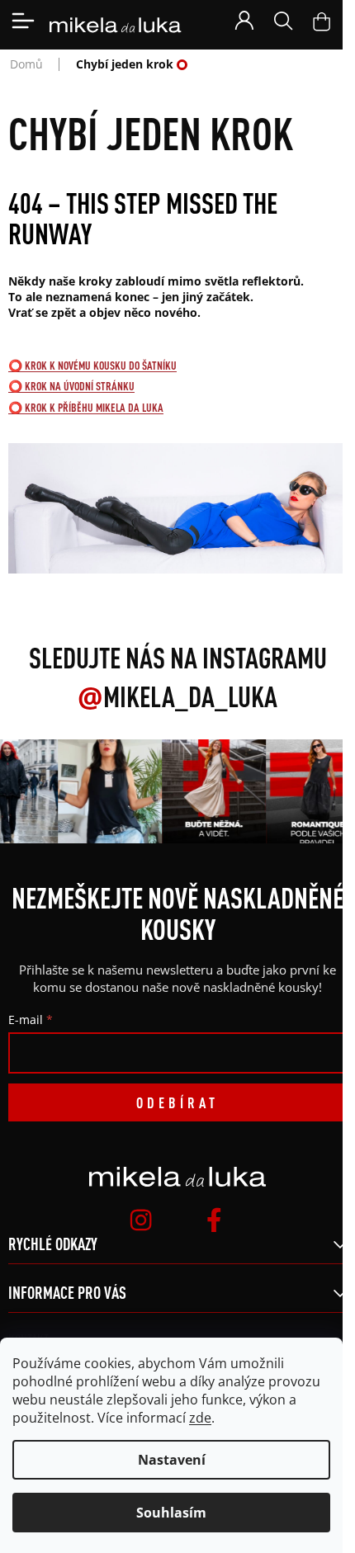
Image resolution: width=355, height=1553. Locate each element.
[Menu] (23, 20)
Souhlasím (171, 1512)
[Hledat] (283, 20)
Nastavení (172, 1460)
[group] (108, 791)
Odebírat (177, 1102)
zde (200, 1418)
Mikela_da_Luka (177, 696)
